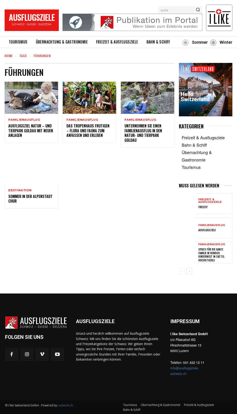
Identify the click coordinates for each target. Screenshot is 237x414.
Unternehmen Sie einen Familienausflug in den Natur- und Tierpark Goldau (143, 133)
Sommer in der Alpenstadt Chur (30, 199)
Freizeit (203, 207)
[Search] (197, 10)
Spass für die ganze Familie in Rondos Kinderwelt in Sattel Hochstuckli (211, 254)
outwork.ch (65, 405)
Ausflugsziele (207, 230)
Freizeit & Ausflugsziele (210, 200)
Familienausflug (24, 119)
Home (9, 55)
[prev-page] (182, 271)
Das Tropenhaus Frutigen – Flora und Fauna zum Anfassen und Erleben (87, 130)
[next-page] (189, 271)
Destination (20, 190)
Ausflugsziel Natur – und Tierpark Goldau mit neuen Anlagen (30, 130)
